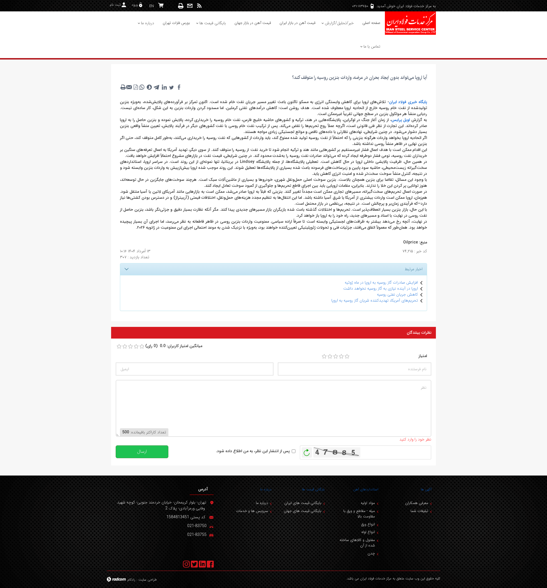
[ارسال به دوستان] (129, 87)
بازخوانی (307, 451)
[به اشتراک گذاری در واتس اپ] (141, 87)
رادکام (131, 579)
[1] (324, 356)
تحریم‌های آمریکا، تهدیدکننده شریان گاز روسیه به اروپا (374, 300)
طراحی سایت (147, 579)
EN (151, 6)
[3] (335, 356)
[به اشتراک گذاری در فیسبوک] (178, 87)
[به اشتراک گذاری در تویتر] (171, 87)
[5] (347, 356)
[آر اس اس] (199, 5)
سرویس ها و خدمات (252, 511)
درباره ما (266, 489)
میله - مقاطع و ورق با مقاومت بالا (359, 514)
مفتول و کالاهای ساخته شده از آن (357, 543)
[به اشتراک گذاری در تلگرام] (156, 87)
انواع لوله (368, 532)
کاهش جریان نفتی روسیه (397, 294)
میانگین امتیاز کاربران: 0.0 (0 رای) (173, 346)
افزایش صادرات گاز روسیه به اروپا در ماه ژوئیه (381, 282)
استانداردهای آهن (365, 489)
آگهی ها (426, 489)
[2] (329, 356)
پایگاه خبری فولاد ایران (408, 102)
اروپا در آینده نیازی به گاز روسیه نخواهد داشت (380, 288)
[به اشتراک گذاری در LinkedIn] (164, 87)
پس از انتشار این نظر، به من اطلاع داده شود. (253, 451)
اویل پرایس (400, 120)
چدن (371, 553)
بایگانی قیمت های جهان (302, 511)
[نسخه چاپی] (181, 6)
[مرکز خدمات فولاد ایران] (410, 23)
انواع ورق (368, 524)
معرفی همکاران (416, 503)
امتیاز (423, 356)
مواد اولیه (368, 503)
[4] (341, 356)
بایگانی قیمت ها (313, 489)
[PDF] (135, 87)
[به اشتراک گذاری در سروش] (149, 87)
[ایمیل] (190, 5)
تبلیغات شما (419, 511)
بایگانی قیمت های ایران (302, 503)
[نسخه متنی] (123, 87)
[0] (119, 346)
